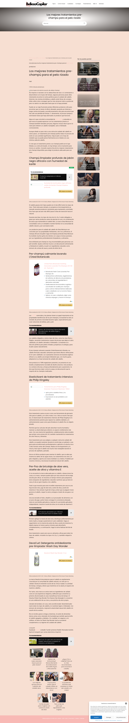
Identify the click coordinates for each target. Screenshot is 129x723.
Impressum (119, 720)
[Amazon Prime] (70, 301)
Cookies (77, 718)
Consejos (78, 4)
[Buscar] (83, 22)
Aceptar (96, 717)
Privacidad (71, 718)
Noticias (101, 4)
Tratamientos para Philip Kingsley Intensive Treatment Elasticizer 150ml (56, 388)
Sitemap (82, 718)
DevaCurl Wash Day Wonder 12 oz (55, 553)
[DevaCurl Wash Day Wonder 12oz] (37, 559)
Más (94, 4)
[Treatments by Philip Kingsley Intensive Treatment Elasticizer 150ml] (37, 387)
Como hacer (61, 4)
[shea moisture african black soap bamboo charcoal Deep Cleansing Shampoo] (37, 185)
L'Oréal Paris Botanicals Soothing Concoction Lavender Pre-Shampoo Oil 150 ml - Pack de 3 (58, 266)
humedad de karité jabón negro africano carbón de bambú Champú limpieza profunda (57, 185)
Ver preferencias (121, 717)
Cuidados (70, 4)
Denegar (108, 717)
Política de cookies (99, 720)
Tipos (54, 4)
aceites (34, 315)
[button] (126, 703)
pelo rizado (70, 63)
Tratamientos (87, 4)
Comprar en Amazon (66, 191)
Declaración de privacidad (110, 720)
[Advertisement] (64, 44)
